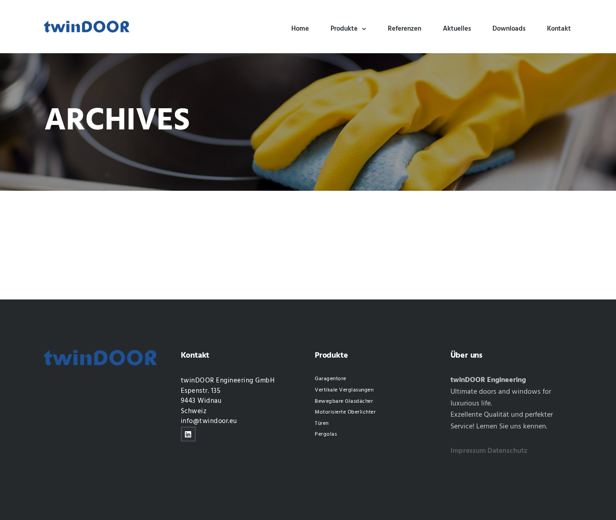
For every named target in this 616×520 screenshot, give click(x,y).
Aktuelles (457, 28)
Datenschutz (507, 451)
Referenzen (404, 28)
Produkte (344, 28)
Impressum (468, 451)
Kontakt (559, 28)
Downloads (508, 28)
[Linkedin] (188, 434)
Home (300, 28)
